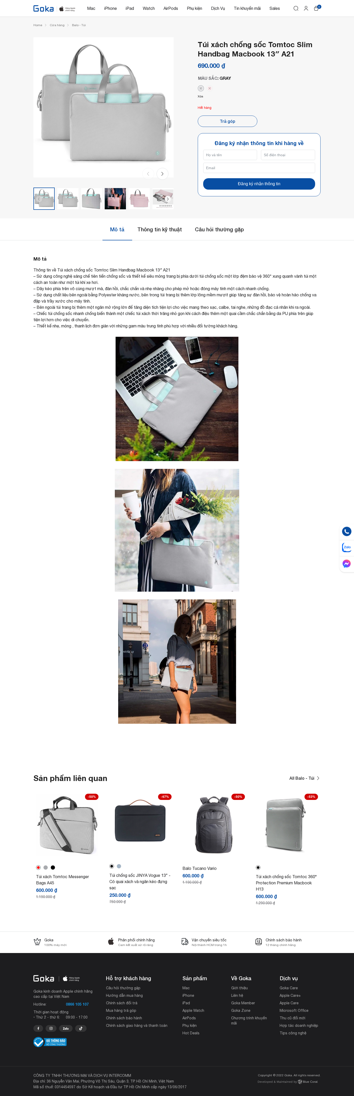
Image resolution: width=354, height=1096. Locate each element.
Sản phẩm (194, 978)
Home (37, 25)
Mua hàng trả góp (121, 1010)
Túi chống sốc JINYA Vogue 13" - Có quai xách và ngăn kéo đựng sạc (140, 881)
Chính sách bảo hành (124, 1018)
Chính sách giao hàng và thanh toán (136, 1025)
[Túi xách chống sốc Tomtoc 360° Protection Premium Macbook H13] (287, 855)
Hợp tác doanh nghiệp (299, 1025)
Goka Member (243, 1003)
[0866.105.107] (38, 1028)
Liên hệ (237, 995)
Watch (149, 8)
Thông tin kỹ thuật (159, 229)
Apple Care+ (290, 995)
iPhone (110, 8)
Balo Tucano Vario (199, 868)
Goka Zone (240, 1010)
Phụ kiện (194, 8)
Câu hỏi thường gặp (219, 229)
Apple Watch (193, 1010)
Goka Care (289, 988)
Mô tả (117, 229)
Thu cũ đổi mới (292, 1018)
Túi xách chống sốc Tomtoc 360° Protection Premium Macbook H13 (286, 882)
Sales (275, 8)
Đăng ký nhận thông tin (259, 184)
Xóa (200, 96)
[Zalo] (66, 1028)
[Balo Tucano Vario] (213, 855)
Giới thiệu (239, 988)
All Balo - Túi (301, 778)
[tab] (117, 229)
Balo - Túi (79, 25)
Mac (91, 8)
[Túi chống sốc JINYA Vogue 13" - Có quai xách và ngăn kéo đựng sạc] (140, 848)
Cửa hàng (57, 25)
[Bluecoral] (288, 1082)
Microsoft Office (294, 1010)
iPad (130, 8)
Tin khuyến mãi (247, 8)
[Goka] (43, 8)
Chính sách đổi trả (121, 1003)
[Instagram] (51, 1028)
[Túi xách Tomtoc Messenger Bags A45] (67, 855)
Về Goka (241, 978)
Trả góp (227, 121)
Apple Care (289, 1003)
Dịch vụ (289, 978)
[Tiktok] (81, 1028)
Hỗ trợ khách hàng (128, 978)
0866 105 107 (77, 1004)
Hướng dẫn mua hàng (124, 995)
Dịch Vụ (218, 8)
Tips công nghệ (293, 1033)
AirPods (171, 8)
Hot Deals (191, 1033)
